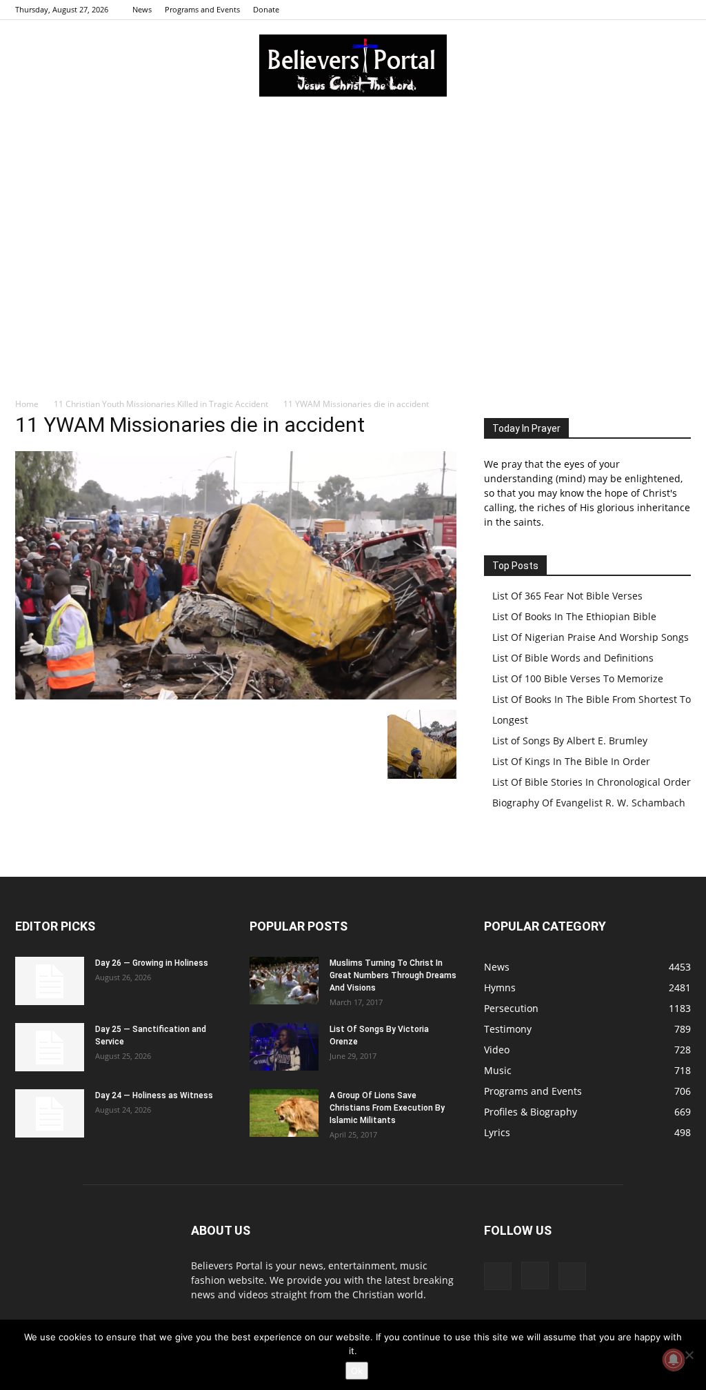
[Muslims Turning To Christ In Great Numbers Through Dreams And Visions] (284, 980)
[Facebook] (635, 9)
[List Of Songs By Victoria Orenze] (284, 1047)
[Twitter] (680, 9)
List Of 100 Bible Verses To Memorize (577, 678)
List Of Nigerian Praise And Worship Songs (590, 637)
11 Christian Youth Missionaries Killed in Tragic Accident (161, 404)
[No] (689, 1355)
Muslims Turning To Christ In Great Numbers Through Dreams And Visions (393, 975)
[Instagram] (657, 9)
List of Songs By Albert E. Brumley (569, 740)
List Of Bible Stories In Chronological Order (591, 781)
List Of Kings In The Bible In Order (571, 761)
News (142, 9)
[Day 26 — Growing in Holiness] (49, 981)
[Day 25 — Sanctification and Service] (49, 1047)
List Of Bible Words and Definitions (573, 657)
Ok (357, 1370)
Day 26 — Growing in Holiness (151, 963)
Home (27, 404)
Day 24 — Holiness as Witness (154, 1095)
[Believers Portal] (353, 65)
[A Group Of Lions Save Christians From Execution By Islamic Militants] (284, 1113)
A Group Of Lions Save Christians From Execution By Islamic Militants (387, 1108)
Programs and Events (202, 9)
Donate (266, 9)
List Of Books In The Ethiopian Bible (574, 616)
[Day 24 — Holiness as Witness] (49, 1113)
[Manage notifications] (674, 1360)
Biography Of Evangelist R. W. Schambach (588, 802)
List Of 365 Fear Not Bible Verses (567, 595)
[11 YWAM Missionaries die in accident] (235, 696)
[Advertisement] (353, 213)
